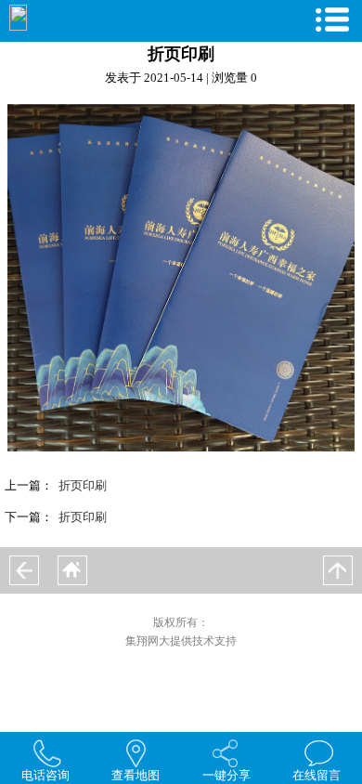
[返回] (24, 570)
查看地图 (135, 775)
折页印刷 (82, 485)
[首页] (72, 570)
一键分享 (226, 775)
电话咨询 (45, 775)
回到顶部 (338, 570)
